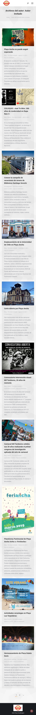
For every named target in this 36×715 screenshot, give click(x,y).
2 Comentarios (8, 314)
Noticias (14, 659)
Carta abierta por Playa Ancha (16, 308)
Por (12, 55)
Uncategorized (8, 186)
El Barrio (9, 619)
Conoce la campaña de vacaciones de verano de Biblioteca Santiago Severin (15, 180)
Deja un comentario (9, 57)
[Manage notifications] (31, 711)
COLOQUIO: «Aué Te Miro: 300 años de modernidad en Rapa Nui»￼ (16, 111)
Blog (5, 55)
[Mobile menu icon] (32, 3)
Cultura (9, 117)
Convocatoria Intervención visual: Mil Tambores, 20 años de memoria (18, 380)
